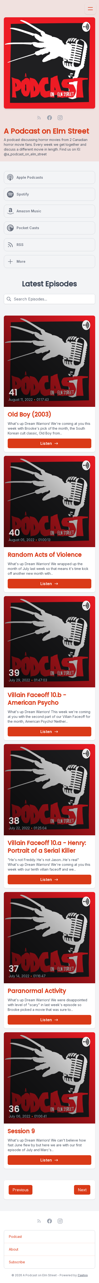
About (13, 1249)
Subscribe (17, 1262)
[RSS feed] (39, 117)
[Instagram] (60, 117)
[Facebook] (49, 117)
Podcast (15, 1236)
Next (82, 1189)
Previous (20, 1189)
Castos (83, 1275)
